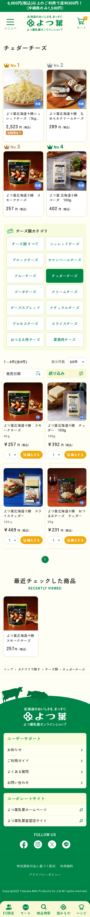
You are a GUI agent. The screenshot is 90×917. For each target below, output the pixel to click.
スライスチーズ (65, 324)
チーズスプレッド (25, 308)
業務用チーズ (65, 340)
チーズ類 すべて (25, 244)
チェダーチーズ (74, 669)
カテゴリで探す (29, 669)
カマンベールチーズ (64, 260)
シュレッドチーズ (65, 244)
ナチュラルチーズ (65, 308)
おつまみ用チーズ (25, 340)
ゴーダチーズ (25, 292)
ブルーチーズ (25, 276)
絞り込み (57, 373)
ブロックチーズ (25, 260)
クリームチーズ (65, 292)
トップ (8, 669)
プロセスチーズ (25, 324)
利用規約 (66, 866)
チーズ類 (51, 669)
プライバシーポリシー (45, 875)
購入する (33, 455)
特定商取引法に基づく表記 (36, 866)
